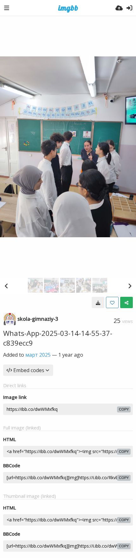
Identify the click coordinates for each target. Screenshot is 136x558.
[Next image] (129, 285)
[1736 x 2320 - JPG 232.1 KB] (98, 302)
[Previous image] (6, 285)
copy (124, 409)
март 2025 (38, 354)
